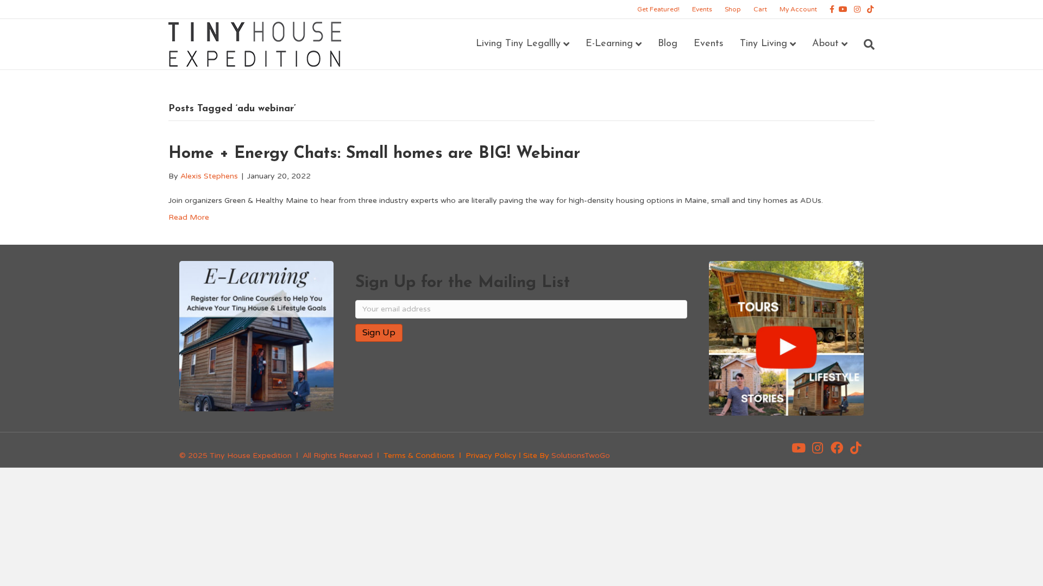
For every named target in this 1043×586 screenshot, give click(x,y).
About (825, 44)
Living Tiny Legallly (518, 44)
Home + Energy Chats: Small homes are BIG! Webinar (374, 153)
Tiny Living (763, 44)
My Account (798, 9)
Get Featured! (658, 9)
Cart (760, 9)
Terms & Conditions (419, 455)
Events (702, 9)
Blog (667, 44)
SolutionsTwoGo (580, 455)
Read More (188, 217)
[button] (798, 448)
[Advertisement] (482, 385)
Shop (733, 9)
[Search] (865, 44)
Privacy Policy (491, 455)
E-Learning (609, 44)
